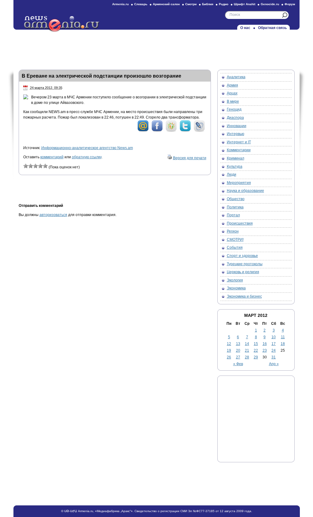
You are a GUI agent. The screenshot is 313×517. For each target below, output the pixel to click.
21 (247, 350)
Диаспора (235, 118)
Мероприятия (239, 183)
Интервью (235, 134)
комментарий (52, 157)
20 (238, 350)
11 (283, 337)
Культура (234, 166)
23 (265, 350)
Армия (232, 85)
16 (265, 344)
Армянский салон (166, 4)
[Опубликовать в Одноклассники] (171, 130)
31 (273, 357)
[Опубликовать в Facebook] (157, 130)
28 (247, 357)
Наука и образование (245, 191)
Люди (231, 174)
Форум (290, 4)
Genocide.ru (270, 4)
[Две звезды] (30, 165)
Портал (233, 215)
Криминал (235, 158)
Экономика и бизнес (244, 296)
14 (247, 344)
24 (273, 350)
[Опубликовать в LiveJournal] (199, 130)
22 (256, 350)
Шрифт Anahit (244, 4)
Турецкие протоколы (245, 264)
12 (229, 344)
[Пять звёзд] (45, 165)
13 (238, 344)
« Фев (238, 364)
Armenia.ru (120, 4)
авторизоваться (53, 215)
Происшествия (240, 223)
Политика (235, 207)
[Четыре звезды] (40, 165)
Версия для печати (189, 158)
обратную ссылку (86, 157)
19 (229, 350)
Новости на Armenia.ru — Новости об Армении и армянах (62, 24)
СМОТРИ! (235, 239)
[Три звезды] (35, 165)
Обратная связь (272, 28)
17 (273, 344)
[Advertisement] (156, 48)
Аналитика (236, 77)
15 (256, 344)
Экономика (236, 288)
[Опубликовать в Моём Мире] (143, 130)
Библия (207, 4)
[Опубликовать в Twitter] (185, 130)
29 (256, 357)
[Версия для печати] (169, 158)
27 (238, 357)
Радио (223, 4)
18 (283, 344)
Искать (284, 15)
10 (273, 337)
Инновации (236, 126)
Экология (235, 280)
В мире (233, 101)
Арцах (232, 93)
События (235, 247)
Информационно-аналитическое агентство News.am (87, 148)
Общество (236, 199)
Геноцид (234, 109)
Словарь (140, 4)
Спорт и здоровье (242, 256)
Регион (233, 231)
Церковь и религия (243, 272)
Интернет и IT (239, 142)
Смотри (191, 4)
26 (229, 357)
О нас (245, 28)
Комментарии (239, 150)
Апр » (274, 364)
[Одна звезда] (25, 165)
